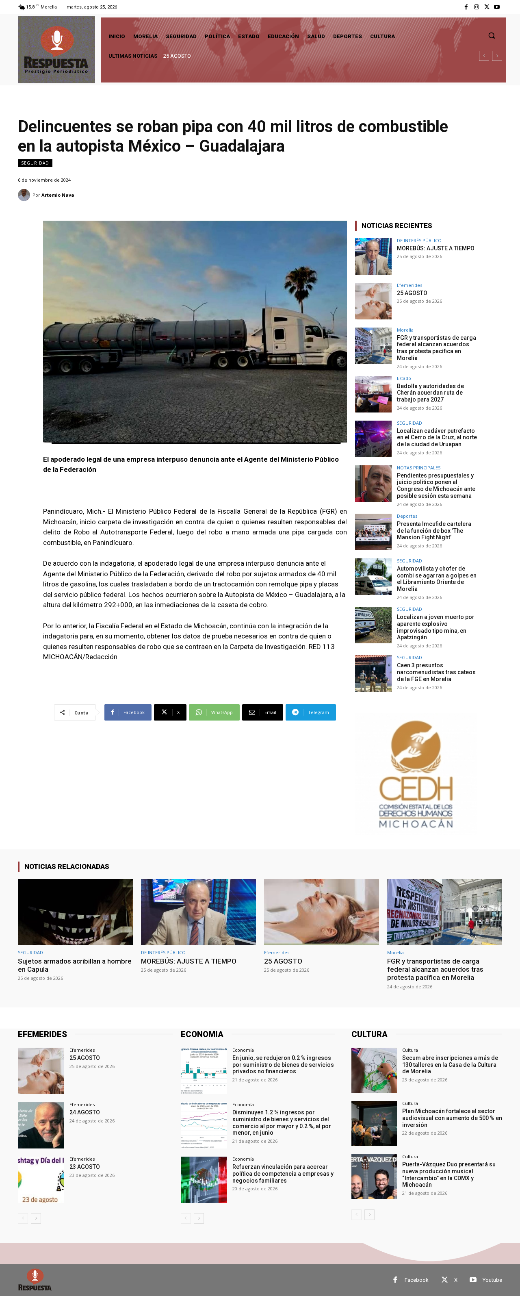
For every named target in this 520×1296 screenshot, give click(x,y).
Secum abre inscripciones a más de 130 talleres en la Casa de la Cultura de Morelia (450, 1065)
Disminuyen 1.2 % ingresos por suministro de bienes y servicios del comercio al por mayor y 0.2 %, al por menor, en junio (281, 1122)
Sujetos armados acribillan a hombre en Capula (75, 965)
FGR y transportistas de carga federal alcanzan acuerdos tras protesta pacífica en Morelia (268, 56)
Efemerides (409, 285)
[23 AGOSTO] (41, 1180)
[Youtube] (497, 7)
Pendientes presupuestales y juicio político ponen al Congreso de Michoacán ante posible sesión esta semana (436, 485)
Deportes (407, 516)
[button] (491, 35)
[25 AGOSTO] (373, 301)
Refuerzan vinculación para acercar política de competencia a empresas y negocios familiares (283, 1174)
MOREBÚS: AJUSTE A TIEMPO (435, 248)
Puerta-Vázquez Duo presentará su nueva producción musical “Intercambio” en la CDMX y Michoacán (449, 1174)
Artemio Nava (57, 195)
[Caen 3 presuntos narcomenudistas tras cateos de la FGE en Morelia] (373, 673)
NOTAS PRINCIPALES (418, 467)
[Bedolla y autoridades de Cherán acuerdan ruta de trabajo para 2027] (373, 394)
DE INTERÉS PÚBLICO (419, 240)
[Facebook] (466, 7)
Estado (404, 378)
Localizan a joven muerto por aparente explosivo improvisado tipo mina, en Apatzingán (435, 627)
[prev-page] (23, 1218)
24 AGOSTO (84, 1112)
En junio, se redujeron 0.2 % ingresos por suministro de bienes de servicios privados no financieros (283, 1065)
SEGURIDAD (35, 163)
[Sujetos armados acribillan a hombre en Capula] (75, 911)
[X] (487, 7)
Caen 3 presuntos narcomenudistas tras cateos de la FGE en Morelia (436, 672)
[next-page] (36, 1218)
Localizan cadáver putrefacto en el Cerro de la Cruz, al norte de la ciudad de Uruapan (437, 438)
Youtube (492, 1280)
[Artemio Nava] (25, 195)
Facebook (417, 1280)
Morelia (405, 330)
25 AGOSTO (412, 293)
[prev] (484, 56)
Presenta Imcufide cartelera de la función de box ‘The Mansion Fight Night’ (434, 531)
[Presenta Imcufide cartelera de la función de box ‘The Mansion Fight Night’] (373, 532)
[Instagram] (476, 7)
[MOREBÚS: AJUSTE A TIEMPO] (373, 256)
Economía (243, 1050)
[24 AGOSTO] (41, 1125)
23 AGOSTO (84, 1167)
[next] (497, 56)
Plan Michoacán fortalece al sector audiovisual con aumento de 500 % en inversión (452, 1118)
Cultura (410, 1050)
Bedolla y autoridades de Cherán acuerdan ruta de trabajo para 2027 (430, 393)
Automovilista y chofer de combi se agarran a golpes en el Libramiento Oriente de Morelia (437, 578)
